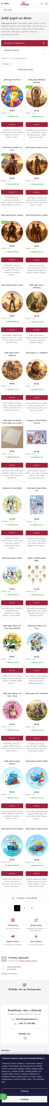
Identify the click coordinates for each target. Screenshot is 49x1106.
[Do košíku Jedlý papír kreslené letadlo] (37, 806)
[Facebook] (25, 1038)
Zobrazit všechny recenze (28, 960)
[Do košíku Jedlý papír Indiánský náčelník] (37, 124)
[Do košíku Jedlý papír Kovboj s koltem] (12, 259)
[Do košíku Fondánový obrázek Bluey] (12, 532)
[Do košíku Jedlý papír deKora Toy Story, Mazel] (12, 738)
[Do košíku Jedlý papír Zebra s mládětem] (12, 397)
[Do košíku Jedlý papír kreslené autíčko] (37, 873)
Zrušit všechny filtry (25, 69)
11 (32, 908)
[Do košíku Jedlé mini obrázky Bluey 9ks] (37, 533)
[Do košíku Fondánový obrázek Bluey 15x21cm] (37, 465)
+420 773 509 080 (26, 1023)
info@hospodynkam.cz (27, 1019)
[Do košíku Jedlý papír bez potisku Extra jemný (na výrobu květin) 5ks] (12, 465)
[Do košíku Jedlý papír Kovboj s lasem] (12, 329)
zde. (3, 1081)
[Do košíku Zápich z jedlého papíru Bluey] (37, 602)
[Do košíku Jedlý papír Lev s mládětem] (37, 397)
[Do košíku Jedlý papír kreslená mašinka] (12, 805)
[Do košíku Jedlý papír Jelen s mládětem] (37, 330)
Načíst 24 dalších (26, 898)
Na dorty (6, 64)
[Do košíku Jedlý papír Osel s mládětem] (37, 738)
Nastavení (24, 1090)
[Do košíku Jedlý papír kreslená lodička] (12, 873)
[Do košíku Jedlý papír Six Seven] (12, 124)
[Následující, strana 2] (24, 908)
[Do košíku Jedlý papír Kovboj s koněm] (37, 260)
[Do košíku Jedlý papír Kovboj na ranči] (37, 192)
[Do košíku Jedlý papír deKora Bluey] (12, 602)
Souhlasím (24, 1099)
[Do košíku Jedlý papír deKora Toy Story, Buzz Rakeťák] (12, 670)
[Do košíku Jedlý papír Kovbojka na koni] (12, 192)
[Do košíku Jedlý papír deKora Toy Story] (37, 670)
